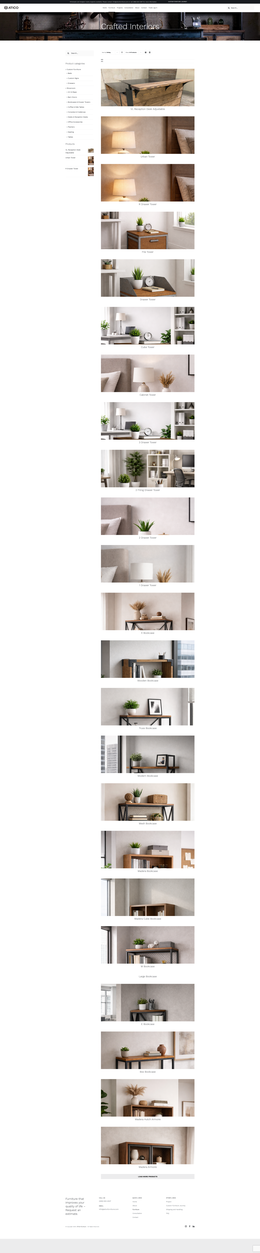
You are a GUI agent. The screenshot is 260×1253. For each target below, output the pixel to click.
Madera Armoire (148, 1167)
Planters (71, 127)
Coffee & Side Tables (76, 107)
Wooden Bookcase (147, 680)
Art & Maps (72, 92)
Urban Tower (148, 156)
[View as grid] (146, 52)
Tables (70, 137)
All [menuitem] (102, 61)
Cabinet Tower (148, 394)
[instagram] (186, 1226)
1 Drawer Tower (147, 585)
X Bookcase (147, 633)
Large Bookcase (148, 976)
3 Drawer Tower (148, 442)
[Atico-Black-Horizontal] (11, 7)
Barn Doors (72, 97)
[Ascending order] (122, 52)
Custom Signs (73, 78)
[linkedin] (193, 1226)
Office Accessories (75, 122)
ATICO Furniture (81, 1226)
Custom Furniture (74, 69)
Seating (71, 132)
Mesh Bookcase (148, 823)
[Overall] (147, 117)
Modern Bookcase (148, 775)
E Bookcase (147, 1024)
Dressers (71, 83)
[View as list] (150, 52)
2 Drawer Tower (148, 537)
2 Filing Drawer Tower (148, 490)
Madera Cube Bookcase (147, 918)
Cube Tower (147, 347)
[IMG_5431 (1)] (147, 69)
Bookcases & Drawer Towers (79, 102)
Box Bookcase (148, 1071)
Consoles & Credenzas (77, 112)
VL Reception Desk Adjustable (148, 109)
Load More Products (147, 1177)
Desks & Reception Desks (78, 117)
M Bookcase (148, 966)
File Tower (147, 251)
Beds (70, 73)
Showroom (71, 88)
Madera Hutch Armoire (148, 1119)
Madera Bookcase (148, 871)
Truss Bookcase (148, 728)
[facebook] (190, 1226)
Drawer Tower (147, 299)
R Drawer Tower (148, 204)
